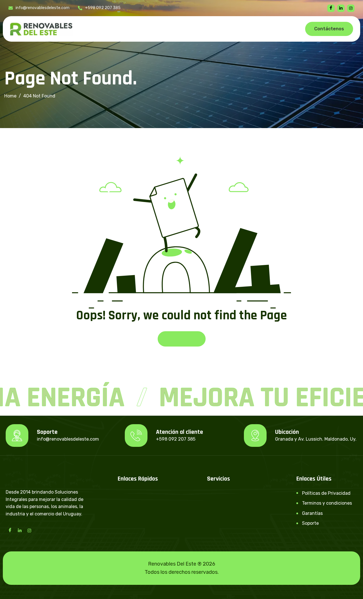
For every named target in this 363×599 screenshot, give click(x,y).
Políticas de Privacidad (326, 493)
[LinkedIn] (19, 530)
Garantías (312, 513)
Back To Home (182, 338)
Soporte (310, 523)
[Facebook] (331, 8)
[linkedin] (341, 8)
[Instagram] (29, 530)
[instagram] (350, 8)
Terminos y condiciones (327, 503)
